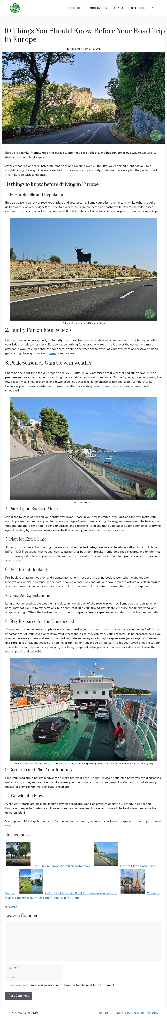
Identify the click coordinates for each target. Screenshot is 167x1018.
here (52, 353)
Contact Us (105, 1013)
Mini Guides (98, 8)
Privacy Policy (122, 1013)
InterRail (137, 8)
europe (13, 907)
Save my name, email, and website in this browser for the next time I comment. (62, 985)
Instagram (153, 1013)
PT (153, 8)
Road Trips (75, 8)
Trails (119, 8)
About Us (138, 1013)
